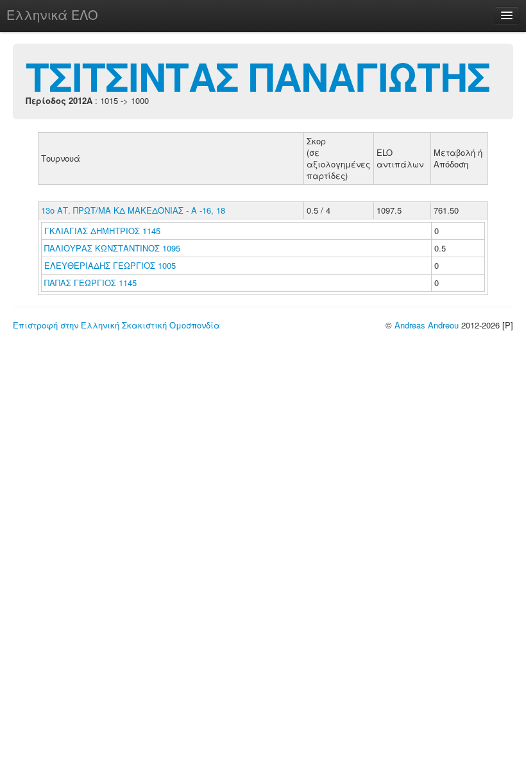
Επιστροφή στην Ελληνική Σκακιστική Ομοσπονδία (116, 325)
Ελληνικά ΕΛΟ (52, 14)
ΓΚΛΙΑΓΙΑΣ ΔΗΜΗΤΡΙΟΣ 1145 (102, 231)
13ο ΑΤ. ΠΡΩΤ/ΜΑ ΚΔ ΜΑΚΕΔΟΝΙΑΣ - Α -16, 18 (133, 210)
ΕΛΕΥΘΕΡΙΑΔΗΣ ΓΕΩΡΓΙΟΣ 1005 (110, 265)
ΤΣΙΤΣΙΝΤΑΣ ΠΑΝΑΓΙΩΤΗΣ (258, 75)
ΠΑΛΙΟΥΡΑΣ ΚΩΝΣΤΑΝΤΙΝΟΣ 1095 (112, 248)
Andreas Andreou (426, 325)
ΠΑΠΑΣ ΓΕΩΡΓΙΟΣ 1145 (90, 282)
